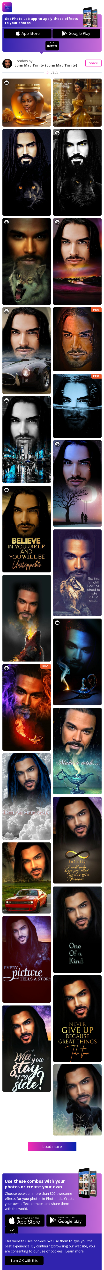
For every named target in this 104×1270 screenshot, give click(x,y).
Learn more (74, 1251)
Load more (52, 1146)
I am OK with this (24, 1260)
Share (93, 63)
